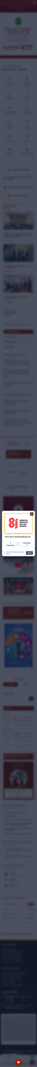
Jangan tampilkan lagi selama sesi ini (15, 553)
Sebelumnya (10, 545)
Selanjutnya (26, 543)
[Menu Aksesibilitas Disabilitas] (18, 1062)
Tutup (29, 553)
